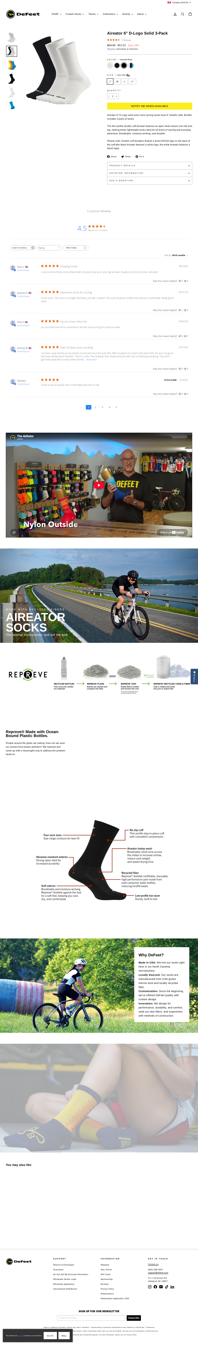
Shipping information (126, 173)
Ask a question (121, 180)
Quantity (114, 90)
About (140, 14)
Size (116, 75)
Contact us (153, 1264)
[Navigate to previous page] (81, 407)
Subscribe (133, 1318)
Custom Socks (74, 14)
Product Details (122, 165)
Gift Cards (105, 1274)
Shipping (111, 49)
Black (117, 65)
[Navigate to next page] (116, 407)
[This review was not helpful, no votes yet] (185, 281)
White (110, 65)
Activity (126, 14)
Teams (92, 14)
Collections (109, 14)
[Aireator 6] (7, 1231)
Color (119, 59)
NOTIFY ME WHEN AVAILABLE (149, 106)
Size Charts (106, 1270)
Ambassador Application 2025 (115, 1298)
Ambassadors (107, 1294)
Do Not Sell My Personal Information (70, 1274)
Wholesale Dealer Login (64, 1279)
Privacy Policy (107, 1289)
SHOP (55, 14)
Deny (64, 1336)
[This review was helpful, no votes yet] (180, 281)
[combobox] (49, 247)
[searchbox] (20, 247)
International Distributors (65, 1289)
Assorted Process (131, 65)
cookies (20, 1335)
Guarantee (58, 1270)
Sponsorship (107, 1279)
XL (132, 81)
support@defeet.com (158, 1273)
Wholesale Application (63, 1284)
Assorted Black (124, 65)
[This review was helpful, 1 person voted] (180, 310)
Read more (91, 359)
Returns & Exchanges (63, 1265)
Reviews (105, 1284)
